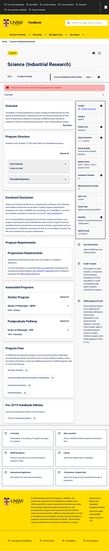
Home (4, 42)
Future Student (67, 5)
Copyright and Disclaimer (21, 541)
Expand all (64, 153)
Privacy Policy (48, 541)
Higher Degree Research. (30, 274)
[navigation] (17, 370)
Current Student (49, 5)
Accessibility (70, 541)
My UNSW (33, 5)
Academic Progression (45, 271)
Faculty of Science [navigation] (88, 109)
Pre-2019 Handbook (15, 5)
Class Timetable (38, 10)
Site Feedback (92, 541)
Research (83, 5)
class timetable (53, 213)
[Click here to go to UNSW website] (13, 24)
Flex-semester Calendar (17, 10)
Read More (67, 125)
